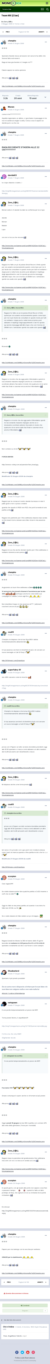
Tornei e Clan (19, 24)
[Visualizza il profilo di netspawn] (4, 1004)
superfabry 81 (14, 670)
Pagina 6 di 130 (24, 32)
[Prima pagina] (3, 32)
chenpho (12, 41)
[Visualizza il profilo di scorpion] (4, 877)
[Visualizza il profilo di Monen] (4, 108)
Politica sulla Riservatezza (25, 1358)
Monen (11, 107)
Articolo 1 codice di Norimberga (13, 993)
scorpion (12, 876)
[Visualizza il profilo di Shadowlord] (4, 972)
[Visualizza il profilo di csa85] (4, 633)
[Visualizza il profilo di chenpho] (4, 42)
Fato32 (19, 1336)
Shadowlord (13, 971)
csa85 (11, 632)
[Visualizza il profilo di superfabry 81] (4, 671)
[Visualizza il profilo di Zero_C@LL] (4, 204)
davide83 (12, 175)
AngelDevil (12, 1336)
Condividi (25, 1305)
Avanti (41, 32)
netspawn (12, 1002)
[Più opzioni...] (45, 42)
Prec (8, 32)
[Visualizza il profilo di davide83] (4, 176)
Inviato (16, 43)
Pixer (5, 1336)
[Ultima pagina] (47, 32)
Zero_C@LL (8, 22)
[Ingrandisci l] (10, 78)
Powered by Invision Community (25, 1360)
